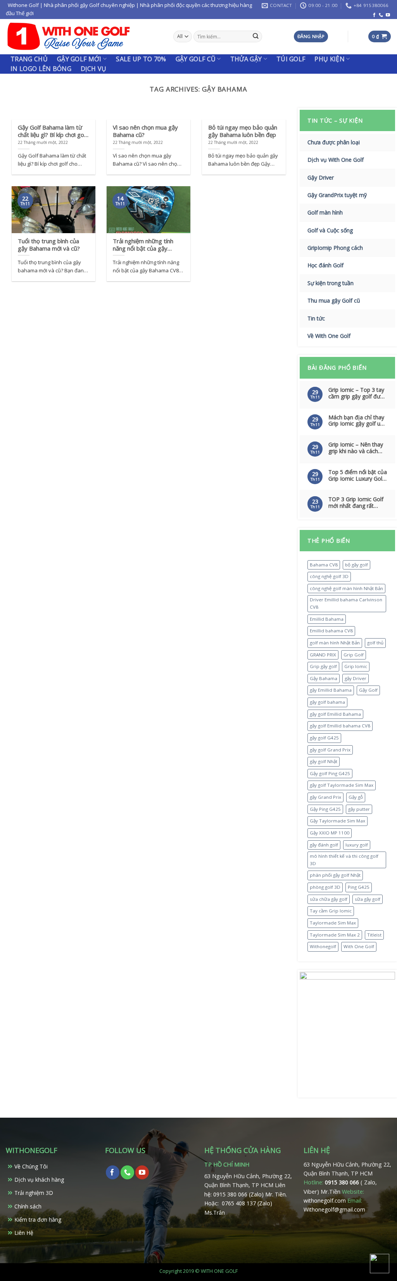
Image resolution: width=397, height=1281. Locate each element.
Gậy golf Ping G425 (330, 773)
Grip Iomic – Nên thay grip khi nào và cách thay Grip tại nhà (355, 448)
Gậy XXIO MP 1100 (329, 833)
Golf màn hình (325, 212)
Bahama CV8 (324, 565)
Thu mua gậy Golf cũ (333, 300)
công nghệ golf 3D (329, 576)
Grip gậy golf (323, 666)
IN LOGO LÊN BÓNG (40, 68)
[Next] (271, 114)
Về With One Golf (328, 335)
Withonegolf (323, 946)
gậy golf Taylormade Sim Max (341, 785)
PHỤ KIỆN (329, 59)
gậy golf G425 (324, 738)
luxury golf (356, 845)
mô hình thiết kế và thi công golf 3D (344, 859)
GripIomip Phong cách (335, 247)
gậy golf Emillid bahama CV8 (340, 726)
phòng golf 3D (325, 887)
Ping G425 (358, 887)
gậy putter (359, 809)
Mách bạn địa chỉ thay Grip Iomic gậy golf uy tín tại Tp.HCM (356, 421)
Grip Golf (353, 655)
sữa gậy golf (367, 899)
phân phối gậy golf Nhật (335, 875)
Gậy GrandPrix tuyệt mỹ (337, 195)
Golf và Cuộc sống (330, 230)
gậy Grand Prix (325, 797)
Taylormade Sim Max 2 (335, 935)
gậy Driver (355, 678)
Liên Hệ (23, 1232)
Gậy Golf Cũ (196, 59)
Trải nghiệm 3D (33, 1192)
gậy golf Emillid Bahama (335, 714)
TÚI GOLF (291, 59)
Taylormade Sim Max (333, 923)
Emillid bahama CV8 (331, 631)
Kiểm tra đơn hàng (37, 1219)
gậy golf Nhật (323, 761)
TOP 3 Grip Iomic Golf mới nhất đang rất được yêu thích (355, 502)
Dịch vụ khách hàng (39, 1179)
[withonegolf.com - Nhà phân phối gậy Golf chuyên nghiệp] (68, 36)
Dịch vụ (93, 68)
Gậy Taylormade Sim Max (337, 821)
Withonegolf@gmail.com (334, 1209)
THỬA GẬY (246, 59)
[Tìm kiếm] (256, 37)
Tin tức (316, 318)
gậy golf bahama (327, 702)
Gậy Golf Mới (79, 59)
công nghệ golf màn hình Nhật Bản (346, 588)
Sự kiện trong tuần (330, 283)
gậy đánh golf (324, 845)
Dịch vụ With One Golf (335, 159)
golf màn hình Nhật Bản (335, 643)
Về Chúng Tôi (31, 1166)
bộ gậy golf (356, 565)
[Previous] (27, 114)
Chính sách (27, 1206)
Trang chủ (29, 59)
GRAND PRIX (323, 655)
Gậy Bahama (323, 678)
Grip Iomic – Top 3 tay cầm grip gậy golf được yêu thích (357, 393)
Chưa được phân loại (333, 142)
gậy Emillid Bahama (331, 690)
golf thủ (375, 643)
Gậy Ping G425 (325, 809)
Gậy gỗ (356, 797)
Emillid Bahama (326, 619)
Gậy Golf (368, 690)
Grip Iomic (355, 666)
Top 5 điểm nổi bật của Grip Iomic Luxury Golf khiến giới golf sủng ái (357, 475)
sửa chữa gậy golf (328, 899)
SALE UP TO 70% (141, 59)
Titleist (374, 935)
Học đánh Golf (325, 265)
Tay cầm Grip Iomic (331, 911)
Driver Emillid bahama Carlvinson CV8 (346, 603)
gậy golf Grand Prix (330, 750)
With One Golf (358, 946)
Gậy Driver (320, 177)
